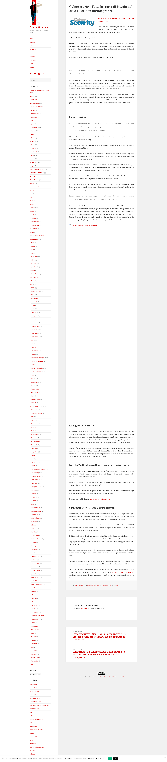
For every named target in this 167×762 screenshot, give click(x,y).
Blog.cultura (34, 452)
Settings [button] (115, 758)
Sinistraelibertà (35, 221)
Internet (33, 364)
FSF (31, 722)
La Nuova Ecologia (36, 539)
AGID (33, 295)
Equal (32, 166)
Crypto (33, 319)
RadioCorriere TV (36, 588)
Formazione (33, 49)
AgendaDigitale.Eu (36, 413)
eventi (32, 242)
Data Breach (34, 333)
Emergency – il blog (36, 486)
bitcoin (116, 585)
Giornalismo (33, 176)
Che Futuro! (34, 462)
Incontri (33, 131)
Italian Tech (34, 528)
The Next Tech (35, 629)
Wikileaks (34, 403)
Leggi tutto (98, 758)
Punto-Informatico (36, 570)
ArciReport (34, 438)
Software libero (34, 274)
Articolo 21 (34, 445)
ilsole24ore (34, 521)
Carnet (33, 455)
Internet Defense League (36, 729)
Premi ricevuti (33, 228)
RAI (32, 595)
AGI (32, 417)
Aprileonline (34, 434)
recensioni (34, 99)
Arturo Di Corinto (39, 27)
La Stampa (34, 542)
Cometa (33, 466)
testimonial (34, 256)
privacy (33, 385)
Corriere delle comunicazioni (39, 469)
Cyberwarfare (35, 330)
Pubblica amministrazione (37, 235)
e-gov (32, 340)
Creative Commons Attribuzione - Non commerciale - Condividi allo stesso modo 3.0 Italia (108, 676)
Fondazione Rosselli (36, 106)
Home (31, 38)
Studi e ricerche (34, 277)
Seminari (33, 138)
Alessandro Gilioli (35, 688)
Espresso (33, 490)
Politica (32, 214)
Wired (32, 633)
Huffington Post (35, 507)
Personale (32, 208)
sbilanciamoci (33, 263)
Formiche (33, 500)
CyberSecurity (35, 473)
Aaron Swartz (33, 684)
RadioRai (33, 591)
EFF (31, 712)
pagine (33, 246)
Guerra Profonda (34, 180)
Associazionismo (34, 103)
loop (32, 553)
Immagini (33, 148)
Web (32, 396)
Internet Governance (36, 371)
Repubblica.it (34, 619)
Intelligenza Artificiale (37, 361)
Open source (34, 382)
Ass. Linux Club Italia (36, 698)
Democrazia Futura (36, 480)
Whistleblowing (35, 399)
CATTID (32, 110)
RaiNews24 (34, 605)
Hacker (33, 354)
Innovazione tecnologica (37, 357)
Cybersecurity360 (36, 476)
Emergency (34, 483)
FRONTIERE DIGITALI (37, 173)
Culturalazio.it (33, 117)
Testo (32, 155)
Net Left (33, 218)
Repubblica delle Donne (37, 616)
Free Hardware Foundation (37, 169)
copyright (33, 312)
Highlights (32, 183)
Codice (33, 309)
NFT (32, 375)
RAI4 (32, 602)
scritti (32, 249)
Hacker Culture (34, 726)
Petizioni (32, 211)
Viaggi (31, 664)
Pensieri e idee (35, 657)
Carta (32, 459)
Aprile (33, 431)
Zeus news (34, 636)
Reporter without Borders (37, 747)
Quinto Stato (34, 574)
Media (31, 197)
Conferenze (34, 127)
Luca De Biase (34, 736)
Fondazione (34, 497)
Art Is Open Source (35, 691)
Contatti (32, 67)
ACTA (33, 288)
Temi (31, 284)
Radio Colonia (35, 581)
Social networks (35, 392)
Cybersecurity (35, 326)
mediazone (34, 560)
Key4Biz (33, 532)
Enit (32, 344)
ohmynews (34, 378)
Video (31, 63)
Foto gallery (33, 60)
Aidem (33, 420)
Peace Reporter (35, 563)
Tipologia (32, 640)
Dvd (32, 647)
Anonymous (34, 298)
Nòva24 (32, 740)
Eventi (31, 124)
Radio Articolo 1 (35, 577)
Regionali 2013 (34, 239)
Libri (31, 53)
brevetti (33, 305)
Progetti (32, 232)
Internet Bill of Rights (37, 368)
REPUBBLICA (35, 612)
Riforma (33, 622)
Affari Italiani (34, 410)
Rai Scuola (34, 598)
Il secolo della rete (36, 518)
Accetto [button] (110, 758)
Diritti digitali (34, 337)
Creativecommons (34, 709)
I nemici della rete (34, 187)
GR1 (32, 504)
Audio (33, 145)
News (31, 204)
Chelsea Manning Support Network (39, 705)
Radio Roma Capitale (37, 584)
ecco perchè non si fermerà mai (100, 499)
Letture (32, 190)
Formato (32, 141)
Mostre (31, 201)
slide (32, 253)
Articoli (32, 46)
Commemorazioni (34, 113)
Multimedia (34, 152)
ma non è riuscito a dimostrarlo (122, 572)
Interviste (32, 56)
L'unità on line (35, 535)
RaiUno (33, 609)
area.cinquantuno (35, 441)
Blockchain (34, 302)
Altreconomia (35, 424)
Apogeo (33, 427)
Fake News (34, 347)
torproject (32, 750)
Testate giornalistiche (35, 406)
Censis (33, 281)
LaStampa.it (34, 546)
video (32, 260)
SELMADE (35, 225)
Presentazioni (34, 661)
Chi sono (32, 42)
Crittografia (34, 316)
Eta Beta (33, 493)
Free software (35, 350)
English (32, 120)
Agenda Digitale (35, 291)
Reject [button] (105, 758)
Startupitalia (34, 626)
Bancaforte (34, 448)
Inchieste (33, 650)
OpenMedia (33, 743)
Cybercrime (34, 323)
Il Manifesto (34, 514)
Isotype (32, 733)
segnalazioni (33, 267)
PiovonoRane (34, 567)
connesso (84, 608)
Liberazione (34, 549)
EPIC (31, 715)
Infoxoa (33, 525)
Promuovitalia (35, 389)
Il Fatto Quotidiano (36, 511)
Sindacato (32, 270)
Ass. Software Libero (35, 702)
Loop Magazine (35, 556)
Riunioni (33, 134)
